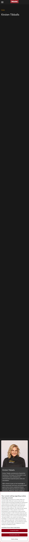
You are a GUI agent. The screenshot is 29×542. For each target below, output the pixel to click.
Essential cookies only (14, 534)
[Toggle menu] (2, 2)
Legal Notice (4, 527)
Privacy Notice (10, 527)
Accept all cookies (14, 530)
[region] (14, 517)
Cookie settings (14, 539)
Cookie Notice (17, 527)
